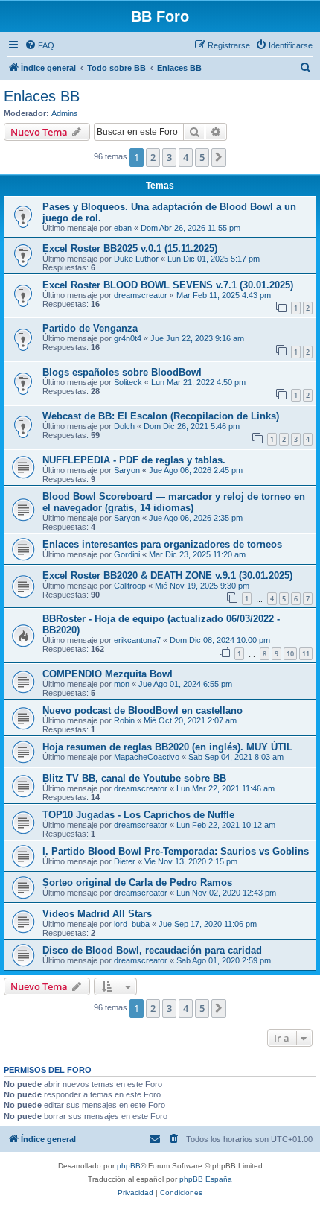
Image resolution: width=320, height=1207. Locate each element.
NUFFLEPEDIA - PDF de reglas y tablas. (133, 460)
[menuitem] (39, 45)
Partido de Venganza (90, 328)
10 (290, 654)
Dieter (124, 861)
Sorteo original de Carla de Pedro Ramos (137, 882)
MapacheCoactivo (146, 757)
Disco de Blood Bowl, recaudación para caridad (152, 950)
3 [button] (169, 157)
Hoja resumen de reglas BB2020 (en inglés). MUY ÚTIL (167, 747)
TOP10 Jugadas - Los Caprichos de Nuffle (138, 814)
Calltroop (130, 585)
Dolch (124, 426)
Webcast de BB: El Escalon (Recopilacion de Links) (160, 416)
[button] (218, 157)
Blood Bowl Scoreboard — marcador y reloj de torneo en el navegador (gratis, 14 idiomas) (173, 502)
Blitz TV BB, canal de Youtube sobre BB (134, 778)
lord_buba (132, 923)
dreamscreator (140, 295)
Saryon (127, 470)
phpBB (129, 1166)
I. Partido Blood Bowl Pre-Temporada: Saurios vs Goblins (175, 851)
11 (306, 654)
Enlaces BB (42, 96)
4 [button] (185, 157)
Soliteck (128, 382)
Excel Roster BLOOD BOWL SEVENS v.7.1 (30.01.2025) (167, 285)
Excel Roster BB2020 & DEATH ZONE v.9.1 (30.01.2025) (167, 575)
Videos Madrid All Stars (97, 913)
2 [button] (153, 157)
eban (123, 228)
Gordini (127, 554)
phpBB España (205, 1179)
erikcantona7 (137, 640)
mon (121, 683)
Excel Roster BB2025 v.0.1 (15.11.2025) (129, 248)
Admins (64, 113)
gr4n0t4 (127, 338)
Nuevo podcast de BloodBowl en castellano (142, 710)
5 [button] (202, 157)
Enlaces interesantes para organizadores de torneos (162, 544)
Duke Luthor (136, 258)
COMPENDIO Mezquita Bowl (107, 673)
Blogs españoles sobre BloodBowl (122, 372)
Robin (124, 720)
